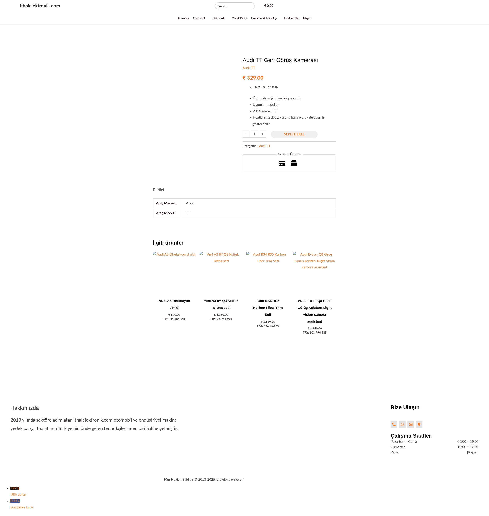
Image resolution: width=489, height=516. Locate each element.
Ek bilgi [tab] (158, 190)
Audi (246, 68)
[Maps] (419, 424)
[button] (200, 18)
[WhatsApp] (402, 424)
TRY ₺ (18, 491)
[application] (206, 18)
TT (253, 68)
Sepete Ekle (294, 134)
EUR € (21, 504)
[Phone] (394, 424)
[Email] (410, 424)
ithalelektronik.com (40, 5)
